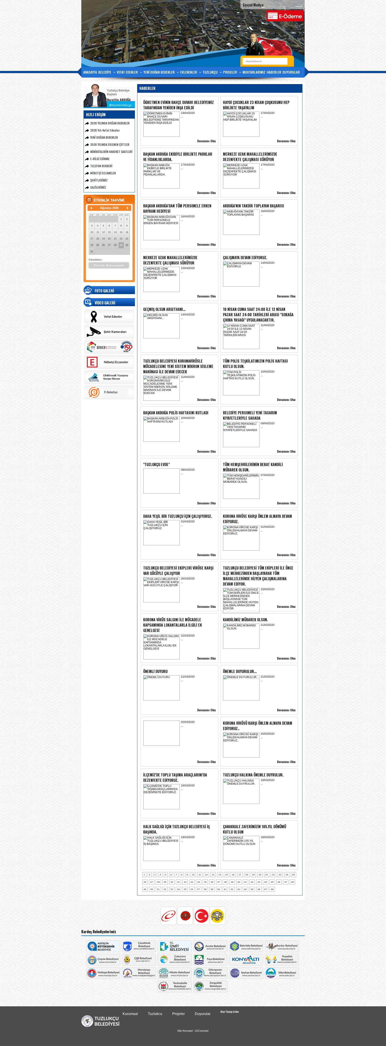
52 (165, 889)
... (182, 116)
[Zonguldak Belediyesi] (210, 991)
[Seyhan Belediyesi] (246, 977)
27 (109, 245)
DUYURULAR (291, 72)
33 (192, 882)
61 (225, 889)
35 (205, 882)
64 (245, 889)
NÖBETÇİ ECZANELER (103, 173)
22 (121, 238)
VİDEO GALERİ (105, 302)
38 (225, 882)
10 (91, 232)
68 (272, 889)
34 (198, 882)
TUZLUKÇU (210, 72)
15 (121, 232)
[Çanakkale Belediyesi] (139, 951)
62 (232, 889)
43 (259, 882)
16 (127, 232)
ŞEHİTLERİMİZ (99, 180)
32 (185, 882)
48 (292, 882)
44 (265, 882)
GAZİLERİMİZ (98, 187)
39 (232, 882)
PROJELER (230, 72)
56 (192, 889)
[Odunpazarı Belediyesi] (210, 977)
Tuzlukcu (155, 1014)
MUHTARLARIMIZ (254, 72)
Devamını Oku (206, 140)
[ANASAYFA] (100, 1026)
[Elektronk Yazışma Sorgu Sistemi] (109, 383)
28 (115, 245)
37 (218, 882)
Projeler (178, 1014)
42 (252, 882)
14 (115, 232)
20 (109, 238)
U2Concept (201, 1030)
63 (238, 889)
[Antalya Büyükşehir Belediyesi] (103, 951)
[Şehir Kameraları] (109, 337)
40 (238, 882)
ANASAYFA (90, 72)
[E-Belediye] (109, 398)
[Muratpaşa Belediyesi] (139, 977)
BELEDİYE (105, 72)
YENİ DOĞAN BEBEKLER (159, 72)
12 (103, 232)
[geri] (91, 208)
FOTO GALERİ (104, 290)
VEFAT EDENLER (128, 72)
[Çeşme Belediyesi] (103, 964)
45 (272, 882)
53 (171, 889)
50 (151, 889)
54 (178, 889)
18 (97, 238)
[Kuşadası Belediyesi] (282, 964)
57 (198, 889)
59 (212, 889)
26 (103, 245)
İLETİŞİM (89, 82)
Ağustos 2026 (109, 208)
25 (97, 245)
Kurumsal (130, 1014)
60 (218, 889)
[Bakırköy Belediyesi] (246, 951)
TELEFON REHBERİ (101, 165)
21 (115, 238)
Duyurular (202, 1014)
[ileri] (127, 208)
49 (145, 889)
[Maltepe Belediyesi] (103, 977)
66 (259, 889)
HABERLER (274, 72)
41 (245, 882)
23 (127, 238)
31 (91, 251)
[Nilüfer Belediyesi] (174, 977)
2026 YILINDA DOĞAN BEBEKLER (110, 123)
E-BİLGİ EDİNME (99, 158)
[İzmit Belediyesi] (174, 951)
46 (279, 882)
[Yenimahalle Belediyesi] (174, 991)
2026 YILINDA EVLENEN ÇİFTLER (109, 144)
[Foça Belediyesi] (210, 964)
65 (252, 889)
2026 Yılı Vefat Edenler (105, 130)
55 (185, 889)
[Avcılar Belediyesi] (210, 951)
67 (265, 889)
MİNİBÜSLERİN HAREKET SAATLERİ (111, 151)
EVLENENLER (189, 72)
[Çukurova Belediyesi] (174, 964)
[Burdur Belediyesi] (282, 951)
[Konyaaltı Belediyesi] (246, 964)
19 (103, 238)
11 (97, 232)
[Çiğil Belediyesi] (139, 964)
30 (127, 245)
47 (285, 882)
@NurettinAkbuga (120, 105)
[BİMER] (109, 352)
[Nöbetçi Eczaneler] (109, 367)
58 (205, 889)
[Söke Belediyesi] (282, 977)
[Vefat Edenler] (109, 322)
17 (91, 238)
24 (91, 245)
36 (212, 882)
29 (121, 245)
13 (109, 232)
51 (158, 889)
